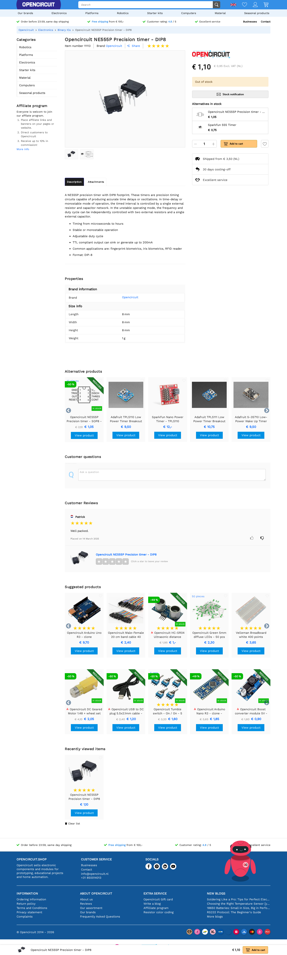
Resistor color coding (159, 912)
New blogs (216, 893)
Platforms (91, 13)
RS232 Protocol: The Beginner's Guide (234, 912)
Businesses (250, 21)
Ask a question (89, 471)
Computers (188, 13)
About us (86, 899)
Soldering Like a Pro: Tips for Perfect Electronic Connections (238, 899)
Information (27, 893)
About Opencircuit (96, 893)
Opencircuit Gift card (158, 899)
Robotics (122, 13)
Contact (265, 21)
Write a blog (152, 903)
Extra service (155, 893)
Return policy (26, 903)
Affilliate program (156, 908)
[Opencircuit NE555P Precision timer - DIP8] (71, 154)
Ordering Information (31, 899)
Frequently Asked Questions (100, 916)
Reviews (86, 903)
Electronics (59, 13)
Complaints (25, 916)
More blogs (215, 916)
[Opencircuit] (38, 4)
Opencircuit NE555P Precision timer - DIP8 (126, 554)
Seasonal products (256, 13)
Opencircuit (130, 297)
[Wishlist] (241, 5)
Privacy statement (29, 912)
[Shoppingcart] (263, 5)
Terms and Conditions (32, 908)
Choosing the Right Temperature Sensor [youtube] (238, 903)
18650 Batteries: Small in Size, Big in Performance (238, 908)
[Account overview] (252, 5)
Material (220, 13)
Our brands (25, 13)
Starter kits (155, 13)
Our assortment (91, 908)
